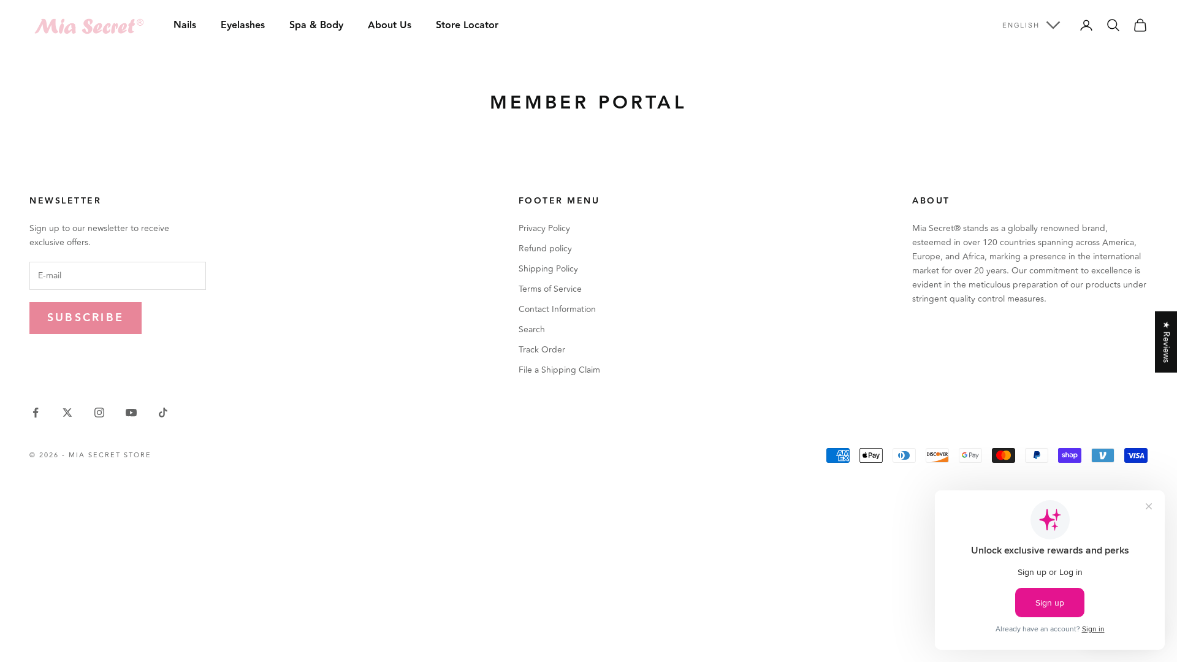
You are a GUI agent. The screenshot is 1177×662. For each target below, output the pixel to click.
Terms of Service (550, 289)
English (1021, 25)
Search (532, 329)
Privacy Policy (544, 228)
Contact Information (557, 309)
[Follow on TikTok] (163, 412)
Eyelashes (243, 25)
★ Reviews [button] (1166, 342)
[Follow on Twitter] (67, 412)
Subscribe (85, 318)
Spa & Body (316, 25)
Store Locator (467, 25)
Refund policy (545, 248)
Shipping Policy (548, 268)
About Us (389, 25)
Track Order (542, 349)
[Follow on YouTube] (131, 412)
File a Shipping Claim (559, 369)
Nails (184, 25)
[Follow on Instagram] (99, 412)
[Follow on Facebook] (35, 412)
